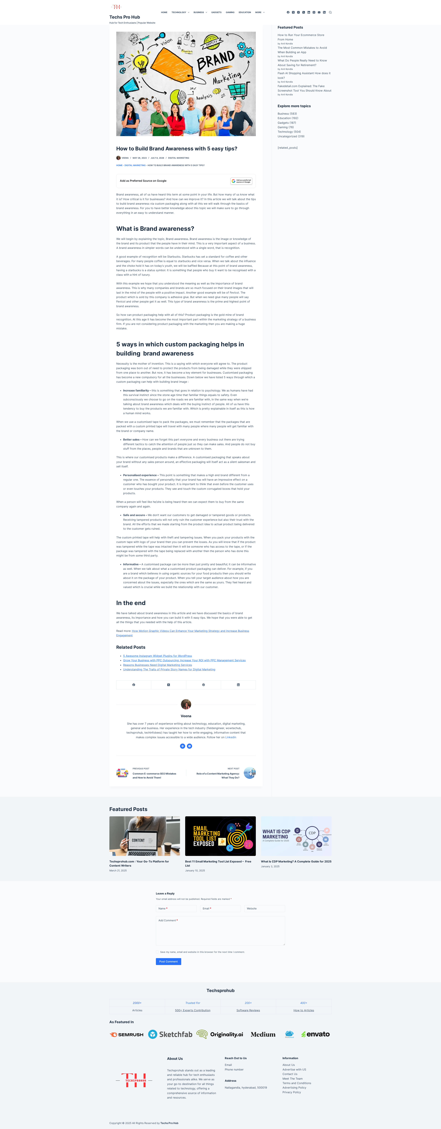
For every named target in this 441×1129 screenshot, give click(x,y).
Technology (179, 12)
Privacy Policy (292, 1092)
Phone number (234, 1069)
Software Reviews (248, 1010)
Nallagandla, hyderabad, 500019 (246, 1087)
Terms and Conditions (297, 1083)
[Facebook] (288, 12)
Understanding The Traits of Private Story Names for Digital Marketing (169, 669)
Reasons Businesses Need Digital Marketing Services (157, 665)
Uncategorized (287, 136)
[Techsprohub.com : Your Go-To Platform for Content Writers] (144, 836)
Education (245, 12)
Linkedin (230, 737)
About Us (289, 1065)
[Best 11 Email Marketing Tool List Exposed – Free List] (220, 836)
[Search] (330, 12)
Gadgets (216, 12)
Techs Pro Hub (124, 17)
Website (252, 908)
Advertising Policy (294, 1087)
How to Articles (304, 1010)
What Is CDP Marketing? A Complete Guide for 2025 (296, 861)
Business (199, 12)
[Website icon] (182, 746)
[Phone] (303, 12)
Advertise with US (294, 1069)
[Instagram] (298, 12)
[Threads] (314, 12)
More (258, 12)
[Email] (319, 12)
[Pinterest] (203, 685)
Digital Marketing (178, 158)
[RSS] (324, 12)
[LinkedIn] (308, 12)
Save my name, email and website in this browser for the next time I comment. (202, 952)
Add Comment (168, 920)
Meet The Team (293, 1078)
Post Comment (168, 961)
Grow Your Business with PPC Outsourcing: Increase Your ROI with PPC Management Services (184, 660)
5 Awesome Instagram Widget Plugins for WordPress (157, 656)
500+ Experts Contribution (192, 1010)
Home (164, 12)
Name (162, 908)
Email (207, 908)
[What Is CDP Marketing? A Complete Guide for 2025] (296, 836)
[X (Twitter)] (293, 12)
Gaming (230, 12)
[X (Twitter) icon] (189, 746)
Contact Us (290, 1074)
